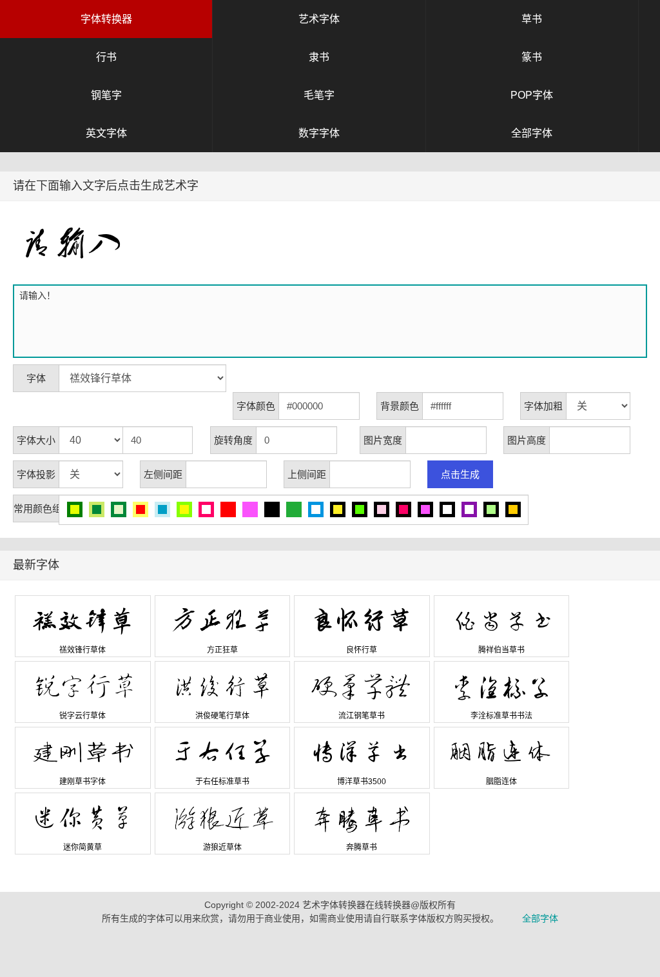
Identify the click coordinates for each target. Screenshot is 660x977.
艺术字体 (319, 19)
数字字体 (319, 133)
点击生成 (460, 474)
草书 (531, 19)
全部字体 (531, 133)
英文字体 (106, 133)
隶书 (319, 57)
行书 (106, 57)
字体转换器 (106, 19)
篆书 (531, 57)
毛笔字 (319, 95)
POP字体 (531, 95)
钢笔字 (106, 95)
